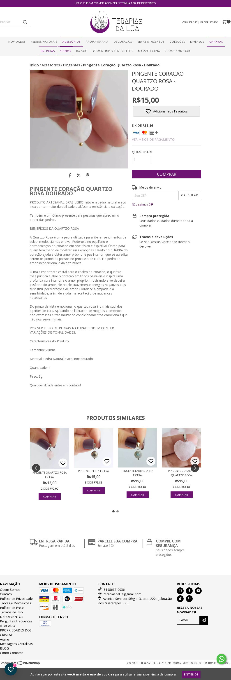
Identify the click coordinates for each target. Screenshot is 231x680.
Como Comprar (177, 51)
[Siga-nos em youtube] (198, 590)
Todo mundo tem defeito (112, 51)
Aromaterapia (97, 42)
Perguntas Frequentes (16, 621)
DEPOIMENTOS (11, 617)
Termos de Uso (11, 612)
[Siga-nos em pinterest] (189, 598)
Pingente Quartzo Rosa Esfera (49, 475)
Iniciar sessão (209, 22)
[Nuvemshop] (21, 664)
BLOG (4, 648)
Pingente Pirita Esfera (93, 471)
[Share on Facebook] (70, 175)
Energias (48, 51)
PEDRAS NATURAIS (44, 42)
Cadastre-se (189, 22)
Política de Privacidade (16, 598)
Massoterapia (149, 51)
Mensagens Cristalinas (16, 644)
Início (34, 65)
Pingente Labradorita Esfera (137, 473)
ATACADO (7, 626)
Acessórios (71, 42)
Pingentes (71, 65)
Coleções (177, 42)
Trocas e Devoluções (15, 603)
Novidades (16, 42)
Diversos (197, 42)
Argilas (5, 639)
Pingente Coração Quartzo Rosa (181, 473)
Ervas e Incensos (151, 42)
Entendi (191, 674)
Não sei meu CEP (142, 204)
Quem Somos (10, 589)
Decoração (123, 42)
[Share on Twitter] (78, 175)
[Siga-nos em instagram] (180, 590)
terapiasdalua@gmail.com (122, 594)
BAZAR (81, 51)
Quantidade (142, 152)
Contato (6, 594)
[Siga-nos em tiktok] (180, 598)
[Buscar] (24, 22)
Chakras (216, 42)
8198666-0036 (114, 589)
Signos (65, 51)
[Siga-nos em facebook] (189, 590)
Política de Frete (12, 607)
